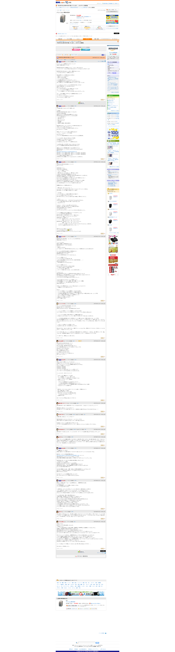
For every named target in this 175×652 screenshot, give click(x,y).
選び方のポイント (111, 102)
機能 (81, 584)
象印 (61, 10)
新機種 (99, 582)
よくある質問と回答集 (112, 107)
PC (116, 121)
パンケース (79, 582)
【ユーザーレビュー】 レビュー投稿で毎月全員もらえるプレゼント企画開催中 (113, 83)
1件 (73, 341)
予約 (79, 587)
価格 (83, 582)
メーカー (69, 587)
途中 (97, 586)
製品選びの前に (111, 100)
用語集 (109, 108)
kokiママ (60, 437)
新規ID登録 (105, 3)
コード (58, 584)
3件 (74, 521)
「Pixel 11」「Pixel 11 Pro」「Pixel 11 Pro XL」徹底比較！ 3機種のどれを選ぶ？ (113, 159)
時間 (65, 582)
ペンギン (83, 586)
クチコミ (86, 608)
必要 (77, 587)
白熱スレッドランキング (112, 171)
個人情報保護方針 (83, 649)
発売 (96, 582)
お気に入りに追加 (74, 54)
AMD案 (117, 116)
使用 (75, 582)
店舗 (80, 20)
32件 (75, 303)
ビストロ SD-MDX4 (113, 201)
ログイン (100, 3)
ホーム (73, 587)
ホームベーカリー (68, 41)
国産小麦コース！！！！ (62, 403)
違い (84, 584)
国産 (58, 582)
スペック (75, 608)
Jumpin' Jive (60, 414)
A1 (101, 586)
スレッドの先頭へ (100, 552)
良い (89, 582)
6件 (77, 403)
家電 (63, 41)
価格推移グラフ (88, 16)
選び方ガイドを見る (115, 110)
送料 (94, 584)
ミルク (93, 586)
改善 (79, 584)
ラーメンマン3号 (61, 303)
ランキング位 (94, 608)
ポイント (87, 584)
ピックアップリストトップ (114, 126)
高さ (99, 584)
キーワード (111, 64)
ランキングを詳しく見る (114, 232)
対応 (76, 584)
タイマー (92, 582)
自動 (66, 584)
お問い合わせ (103, 649)
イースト (69, 582)
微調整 (79, 586)
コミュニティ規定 (111, 181)
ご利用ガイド (116, 3)
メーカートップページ (74, 23)
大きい (87, 586)
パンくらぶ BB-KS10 (71, 59)
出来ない (72, 586)
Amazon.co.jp (79, 17)
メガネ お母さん (61, 521)
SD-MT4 (110, 193)
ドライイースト (66, 586)
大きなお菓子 (60, 341)
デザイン (58, 587)
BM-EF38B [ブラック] (113, 217)
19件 (72, 511)
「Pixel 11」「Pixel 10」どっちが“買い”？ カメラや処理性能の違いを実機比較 (113, 151)
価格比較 (69, 608)
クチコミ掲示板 (59, 41)
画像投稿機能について (112, 183)
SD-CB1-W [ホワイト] (113, 209)
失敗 (97, 584)
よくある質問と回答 (111, 185)
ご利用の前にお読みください (62, 33)
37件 (75, 61)
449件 (74, 429)
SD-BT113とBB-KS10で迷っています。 (67, 57)
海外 (69, 584)
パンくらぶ (67, 10)
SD (60, 582)
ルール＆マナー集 (111, 184)
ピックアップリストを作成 (113, 28)
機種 (63, 582)
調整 (90, 586)
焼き (86, 582)
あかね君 (63, 61)
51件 (74, 414)
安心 (102, 584)
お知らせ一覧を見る (115, 92)
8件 (85, 429)
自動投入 (62, 584)
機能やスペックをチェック (113, 105)
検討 (76, 586)
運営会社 (71, 649)
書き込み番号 (111, 65)
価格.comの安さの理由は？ (96, 603)
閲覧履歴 (111, 3)
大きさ (65, 587)
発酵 (73, 582)
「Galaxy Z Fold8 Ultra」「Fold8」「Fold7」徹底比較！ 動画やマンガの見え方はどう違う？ (113, 143)
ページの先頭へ (102, 633)
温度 (99, 586)
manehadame (61, 429)
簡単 (62, 587)
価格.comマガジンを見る (114, 166)
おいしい (58, 586)
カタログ (72, 584)
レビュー (81, 608)
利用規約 (76, 649)
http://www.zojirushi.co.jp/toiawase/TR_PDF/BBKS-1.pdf (68, 455)
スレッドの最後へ (101, 61)
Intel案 (117, 115)
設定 (91, 584)
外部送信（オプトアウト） (93, 649)
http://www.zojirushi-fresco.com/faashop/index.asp (67, 151)
